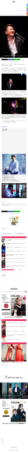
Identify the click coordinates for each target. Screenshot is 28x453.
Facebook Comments (7, 275)
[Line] (27, 7)
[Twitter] (27, 6)
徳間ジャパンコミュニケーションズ (7, 228)
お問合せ (2, 442)
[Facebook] (27, 4)
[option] (4, 391)
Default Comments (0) (4, 275)
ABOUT (2, 441)
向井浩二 (3, 228)
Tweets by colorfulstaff (4, 365)
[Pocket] (27, 12)
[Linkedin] (27, 10)
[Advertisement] (14, 9)
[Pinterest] (27, 13)
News (2, 227)
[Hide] (27, 16)
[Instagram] (27, 9)
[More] (27, 15)
